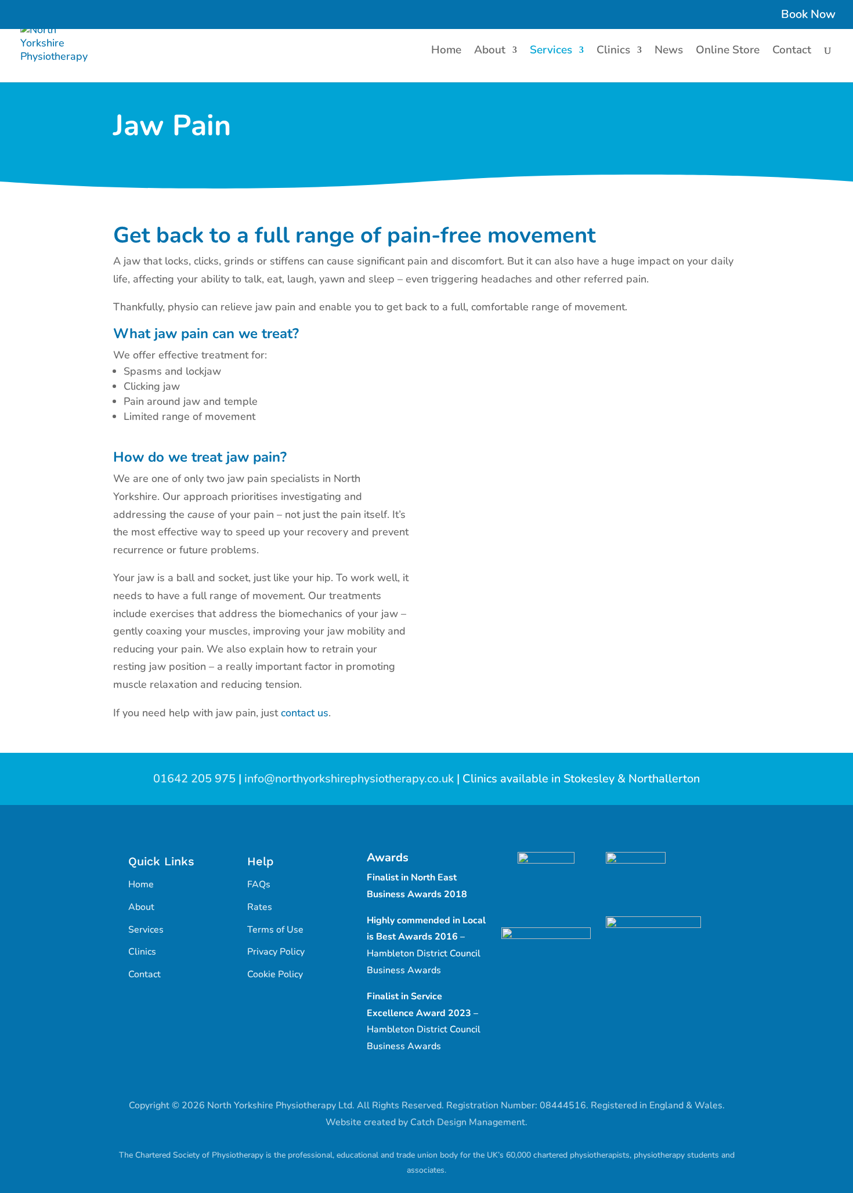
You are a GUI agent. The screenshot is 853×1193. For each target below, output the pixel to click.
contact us (304, 713)
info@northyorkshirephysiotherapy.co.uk (349, 778)
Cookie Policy (275, 974)
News (669, 51)
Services (551, 51)
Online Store (728, 51)
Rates (259, 907)
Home (446, 51)
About (489, 51)
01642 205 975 (194, 778)
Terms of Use (275, 929)
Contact (791, 51)
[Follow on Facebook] (415, 1080)
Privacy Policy (276, 951)
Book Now (808, 15)
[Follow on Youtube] (438, 1080)
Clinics (613, 51)
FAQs (258, 884)
